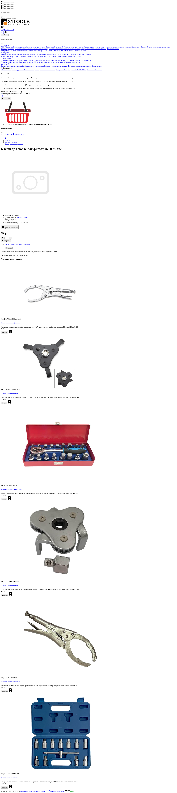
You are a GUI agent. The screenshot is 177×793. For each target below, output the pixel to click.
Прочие (78, 56)
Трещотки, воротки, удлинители (95, 47)
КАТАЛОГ (5, 35)
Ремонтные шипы (69, 56)
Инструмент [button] (5, 45)
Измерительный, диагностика (11, 51)
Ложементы (76, 49)
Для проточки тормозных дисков (55, 66)
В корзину (6, 241)
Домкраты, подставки (26, 62)
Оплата (14, 70)
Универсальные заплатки (24, 54)
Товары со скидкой (58, 791)
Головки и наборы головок (35, 47)
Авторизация (7, 134)
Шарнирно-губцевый (139, 47)
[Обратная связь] (2, 33)
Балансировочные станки (48, 60)
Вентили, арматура (26, 56)
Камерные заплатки (8, 54)
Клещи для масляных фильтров (14, 144)
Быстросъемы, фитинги (42, 56)
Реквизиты (36, 791)
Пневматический (113, 49)
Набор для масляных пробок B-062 (11, 489)
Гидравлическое (63, 60)
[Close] (13, 2)
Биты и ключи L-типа (30, 49)
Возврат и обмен (62, 70)
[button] (5, 33)
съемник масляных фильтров (20, 244)
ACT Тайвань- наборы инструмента (13, 47)
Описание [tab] (9, 248)
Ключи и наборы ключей (54, 47)
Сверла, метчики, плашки (77, 51)
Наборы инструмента (45, 49)
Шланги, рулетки (56, 56)
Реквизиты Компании (94, 70)
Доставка (20, 70)
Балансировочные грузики (10, 56)
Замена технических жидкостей (80, 60)
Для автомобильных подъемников (79, 66)
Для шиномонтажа (53, 51)
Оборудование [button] (6, 58)
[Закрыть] (1, 43)
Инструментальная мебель (62, 49)
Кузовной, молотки (7, 49)
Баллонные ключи (28, 51)
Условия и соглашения (47, 70)
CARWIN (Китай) (22, 217)
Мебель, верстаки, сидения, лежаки (46, 62)
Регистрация (19, 134)
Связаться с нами (26, 791)
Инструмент (8, 140)
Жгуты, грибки (85, 54)
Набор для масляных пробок (9, 777)
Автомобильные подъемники (70, 62)
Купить (5, 332)
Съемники (18, 49)
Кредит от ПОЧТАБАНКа (77, 70)
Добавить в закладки (11, 228)
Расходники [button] (5, 53)
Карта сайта (45, 791)
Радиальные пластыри (41, 54)
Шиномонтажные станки (30, 60)
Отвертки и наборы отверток (74, 47)
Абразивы (64, 51)
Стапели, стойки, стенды (9, 62)
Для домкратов (97, 66)
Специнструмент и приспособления (93, 49)
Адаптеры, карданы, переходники (119, 47)
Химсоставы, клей (73, 54)
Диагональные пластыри (57, 54)
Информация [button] (5, 68)
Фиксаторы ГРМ (41, 51)
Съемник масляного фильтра (9, 393)
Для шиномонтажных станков (11, 66)
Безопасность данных (31, 70)
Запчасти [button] (4, 64)
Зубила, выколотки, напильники (158, 47)
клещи (7, 244)
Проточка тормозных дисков (11, 60)
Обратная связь (6, 70)
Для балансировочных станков (33, 66)
